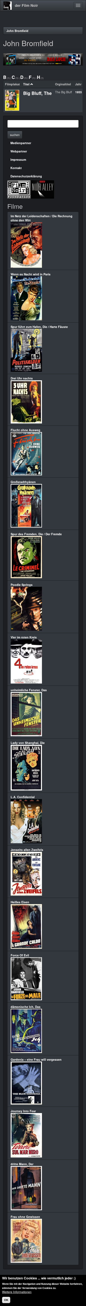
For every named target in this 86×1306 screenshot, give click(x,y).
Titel (26, 84)
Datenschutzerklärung (26, 176)
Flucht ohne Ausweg (25, 430)
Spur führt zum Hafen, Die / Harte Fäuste (39, 327)
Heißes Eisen (20, 902)
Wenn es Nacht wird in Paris (31, 274)
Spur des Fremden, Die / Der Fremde (36, 534)
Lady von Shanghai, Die (28, 743)
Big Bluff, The (37, 93)
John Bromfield (17, 31)
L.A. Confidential (23, 797)
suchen (15, 135)
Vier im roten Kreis (24, 637)
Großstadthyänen (23, 482)
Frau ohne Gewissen (25, 1217)
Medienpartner (20, 143)
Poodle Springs (22, 585)
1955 (78, 92)
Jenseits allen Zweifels (27, 850)
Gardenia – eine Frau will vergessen (36, 1059)
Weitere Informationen (17, 1292)
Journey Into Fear (23, 1111)
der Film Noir (26, 5)
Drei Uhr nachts (22, 378)
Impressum (18, 159)
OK (6, 1300)
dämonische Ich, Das (25, 1007)
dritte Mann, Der (22, 1164)
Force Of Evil (20, 955)
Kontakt (16, 168)
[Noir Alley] (42, 189)
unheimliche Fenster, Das (29, 690)
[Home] (7, 5)
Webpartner (18, 151)
